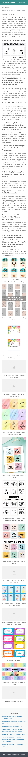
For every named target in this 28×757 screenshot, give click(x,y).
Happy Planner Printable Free (11, 724)
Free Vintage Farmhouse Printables (12, 726)
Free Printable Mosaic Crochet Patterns (14, 734)
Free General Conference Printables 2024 (14, 721)
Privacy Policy (15, 754)
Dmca (4, 754)
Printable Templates (8, 2)
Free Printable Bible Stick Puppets (12, 732)
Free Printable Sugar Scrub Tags (12, 737)
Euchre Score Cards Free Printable (12, 729)
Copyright (23, 754)
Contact (9, 754)
